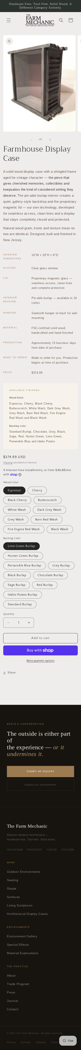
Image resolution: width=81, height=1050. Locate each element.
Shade (11, 888)
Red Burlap (45, 585)
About (11, 975)
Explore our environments (40, 784)
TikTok (52, 849)
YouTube (67, 849)
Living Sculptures (19, 905)
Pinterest (35, 849)
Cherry (37, 490)
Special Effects (18, 944)
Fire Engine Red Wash (24, 529)
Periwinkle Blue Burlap (24, 565)
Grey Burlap (61, 565)
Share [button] (12, 672)
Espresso (14, 490)
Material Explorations (22, 953)
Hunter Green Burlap (23, 556)
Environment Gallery (22, 936)
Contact (12, 1009)
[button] (8, 20)
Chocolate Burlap (50, 575)
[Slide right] (50, 139)
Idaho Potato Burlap (22, 594)
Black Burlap (17, 575)
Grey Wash (16, 519)
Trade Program (18, 984)
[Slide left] (31, 139)
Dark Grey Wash (49, 510)
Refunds (26, 1042)
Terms (54, 1042)
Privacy (11, 1042)
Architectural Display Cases (27, 914)
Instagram (15, 849)
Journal (12, 1001)
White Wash (17, 510)
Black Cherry (17, 500)
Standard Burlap (20, 604)
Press (11, 992)
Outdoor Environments (23, 871)
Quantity (8, 613)
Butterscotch (47, 500)
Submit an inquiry (40, 771)
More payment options (40, 660)
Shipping (8, 463)
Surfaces (13, 897)
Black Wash (59, 529)
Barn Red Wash (46, 519)
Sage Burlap (16, 585)
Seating (12, 880)
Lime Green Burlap (21, 546)
